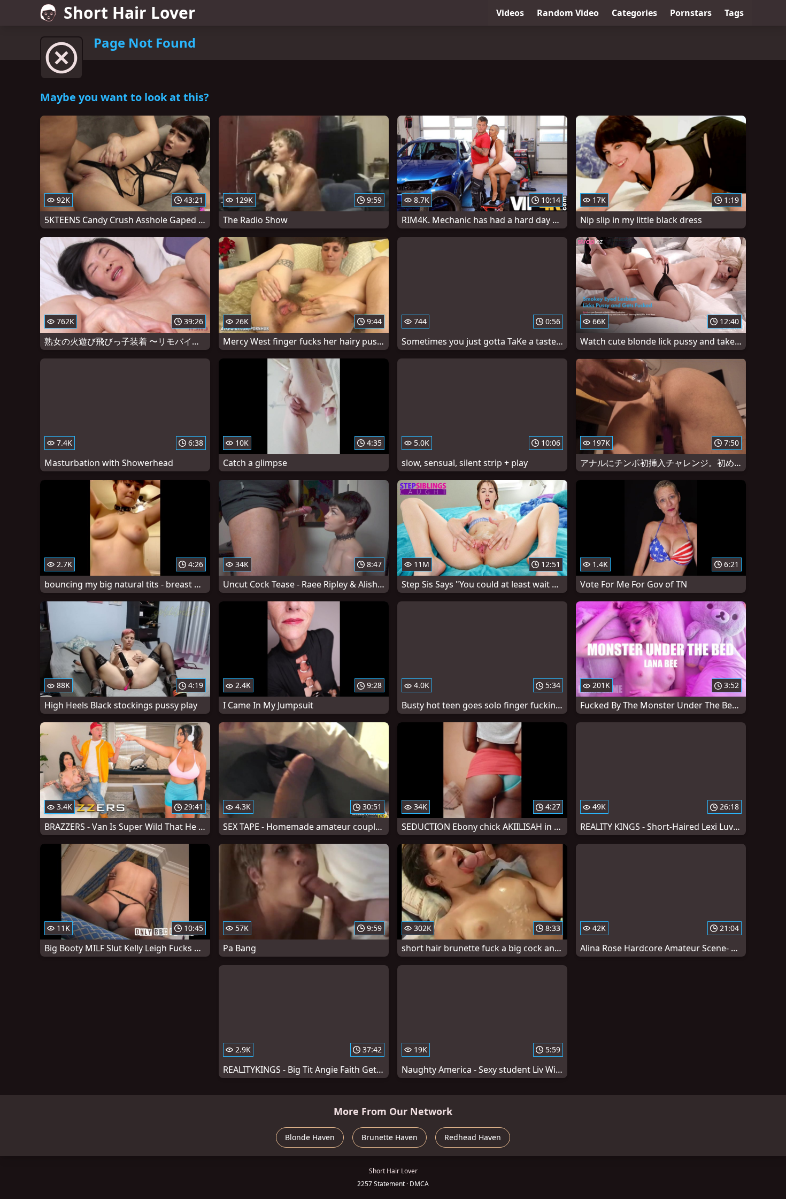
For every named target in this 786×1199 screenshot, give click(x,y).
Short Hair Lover (130, 13)
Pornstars (691, 13)
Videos (510, 13)
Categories (634, 13)
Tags (734, 13)
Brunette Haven (389, 1137)
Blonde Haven (310, 1137)
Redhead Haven (472, 1137)
